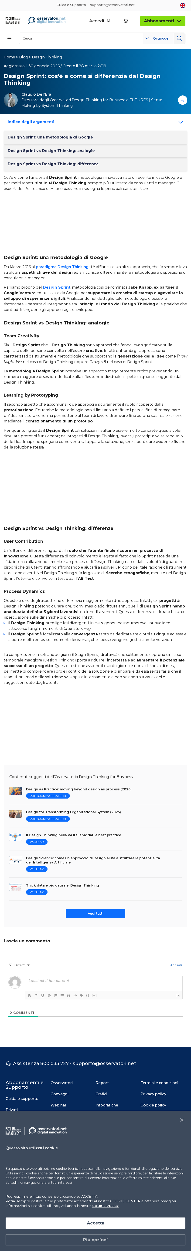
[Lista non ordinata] (62, 995)
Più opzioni (95, 1239)
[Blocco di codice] (75, 995)
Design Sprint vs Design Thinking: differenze (53, 164)
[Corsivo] (36, 995)
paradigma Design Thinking (62, 267)
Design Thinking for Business (98, 100)
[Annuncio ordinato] (55, 995)
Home (9, 57)
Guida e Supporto (71, 5)
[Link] (81, 995)
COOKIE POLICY (105, 1206)
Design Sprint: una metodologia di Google (50, 137)
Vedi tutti (95, 913)
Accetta (95, 1223)
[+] (94, 995)
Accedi (175, 965)
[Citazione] (68, 995)
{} (87, 995)
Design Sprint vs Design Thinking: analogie (51, 150)
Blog (23, 57)
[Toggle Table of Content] (179, 122)
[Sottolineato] (42, 995)
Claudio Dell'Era (36, 94)
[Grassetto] (29, 995)
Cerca (179, 38)
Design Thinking (47, 57)
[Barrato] (49, 995)
